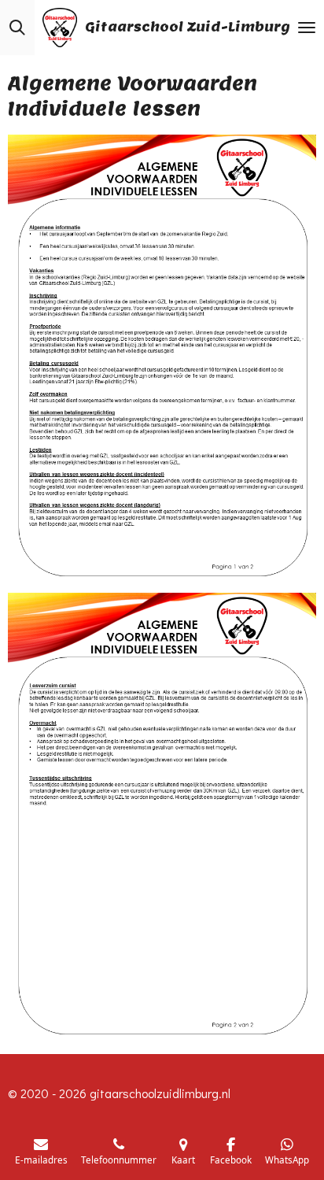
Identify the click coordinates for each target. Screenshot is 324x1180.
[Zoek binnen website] (17, 27)
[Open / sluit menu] (306, 27)
